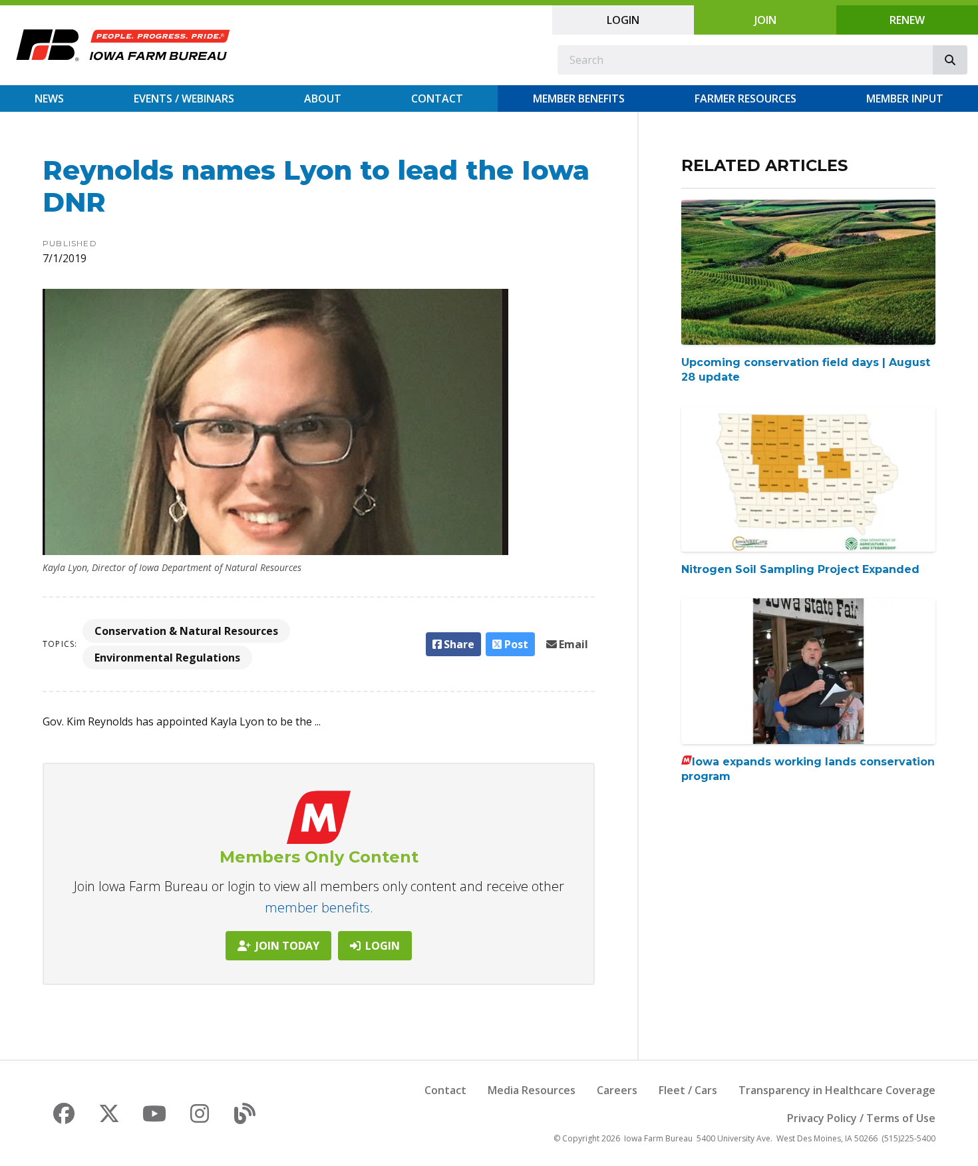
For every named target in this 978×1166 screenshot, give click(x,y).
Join (765, 20)
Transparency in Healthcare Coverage (836, 1090)
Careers (617, 1090)
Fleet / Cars (688, 1090)
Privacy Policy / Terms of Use (861, 1118)
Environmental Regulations (167, 657)
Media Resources (531, 1090)
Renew (907, 20)
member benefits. (319, 907)
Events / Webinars (184, 98)
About (322, 98)
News (49, 98)
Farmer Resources (745, 98)
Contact (437, 98)
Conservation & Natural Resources (186, 631)
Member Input (904, 98)
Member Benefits (579, 98)
